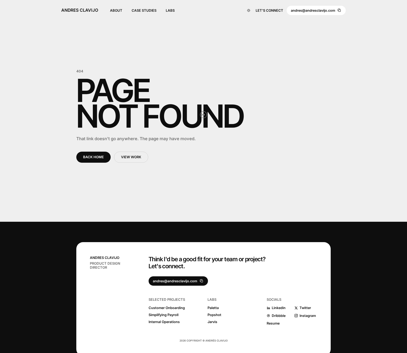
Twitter (305, 308)
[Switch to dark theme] (248, 10)
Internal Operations (164, 322)
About (116, 10)
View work (131, 157)
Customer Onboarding (167, 308)
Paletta (213, 308)
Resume (273, 323)
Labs (170, 10)
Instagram (308, 316)
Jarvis (212, 322)
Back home (93, 157)
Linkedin (279, 308)
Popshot (214, 315)
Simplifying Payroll (163, 315)
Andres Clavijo (79, 10)
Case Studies (144, 10)
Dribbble (279, 316)
